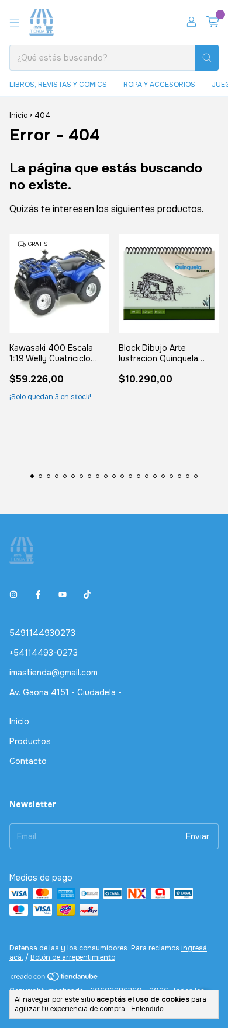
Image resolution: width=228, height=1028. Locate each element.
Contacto (28, 761)
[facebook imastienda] (38, 594)
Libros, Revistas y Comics (58, 84)
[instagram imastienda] (13, 594)
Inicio (18, 115)
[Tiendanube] (54, 979)
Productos (30, 741)
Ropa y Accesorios (159, 84)
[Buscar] (207, 58)
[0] (212, 22)
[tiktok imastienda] (87, 594)
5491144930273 (42, 633)
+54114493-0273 (43, 652)
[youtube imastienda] (62, 594)
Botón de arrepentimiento (72, 957)
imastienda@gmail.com (53, 672)
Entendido (147, 1009)
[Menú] (14, 22)
